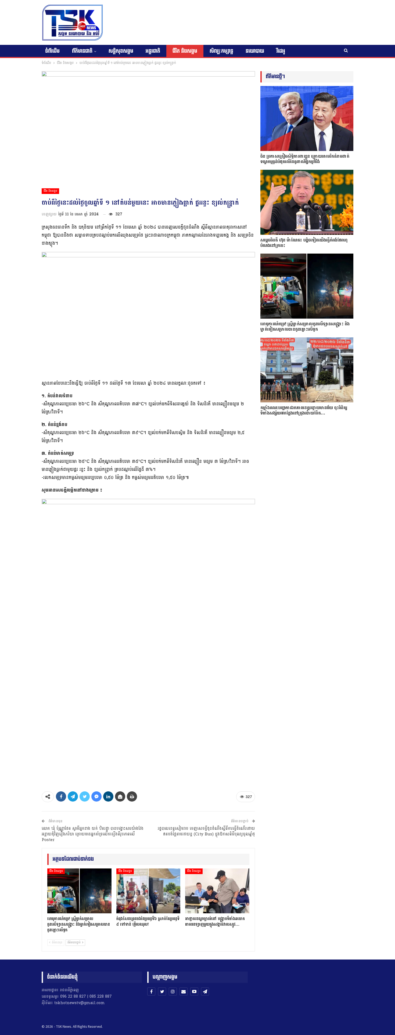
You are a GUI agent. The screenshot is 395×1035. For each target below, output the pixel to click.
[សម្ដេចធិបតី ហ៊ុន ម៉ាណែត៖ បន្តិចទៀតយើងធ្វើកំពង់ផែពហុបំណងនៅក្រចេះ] (306, 202)
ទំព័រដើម (52, 51)
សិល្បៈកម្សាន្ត (221, 51)
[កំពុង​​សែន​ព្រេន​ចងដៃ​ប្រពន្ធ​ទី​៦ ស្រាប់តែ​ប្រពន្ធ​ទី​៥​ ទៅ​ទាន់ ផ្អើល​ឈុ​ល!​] (148, 890)
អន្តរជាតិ (153, 51)
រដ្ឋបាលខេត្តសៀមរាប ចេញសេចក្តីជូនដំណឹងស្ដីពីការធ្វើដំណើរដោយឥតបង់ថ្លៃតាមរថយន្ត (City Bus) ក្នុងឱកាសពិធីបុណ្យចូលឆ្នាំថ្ (206, 831)
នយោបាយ (255, 51)
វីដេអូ (280, 51)
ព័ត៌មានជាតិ (82, 51)
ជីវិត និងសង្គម (185, 51)
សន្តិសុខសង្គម (121, 51)
